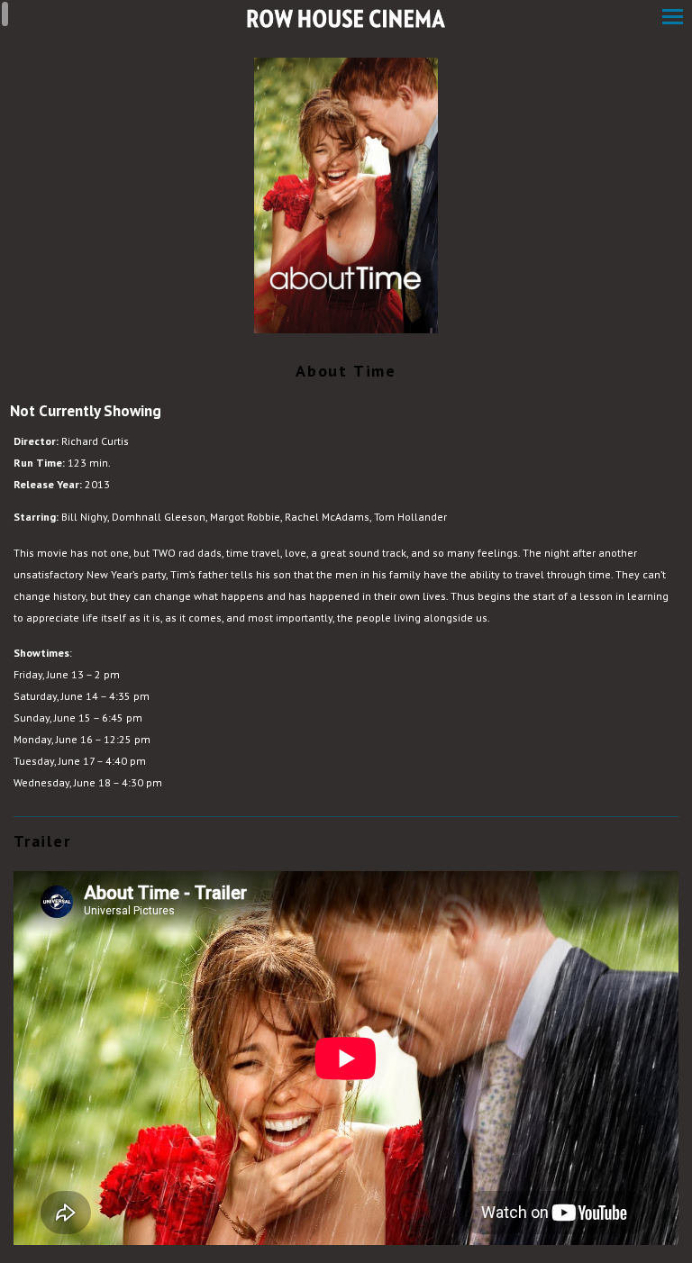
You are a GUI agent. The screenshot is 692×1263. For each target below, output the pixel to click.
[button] (672, 18)
